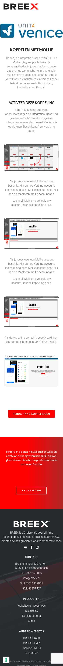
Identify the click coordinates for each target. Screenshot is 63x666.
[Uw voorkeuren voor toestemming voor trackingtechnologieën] (6, 660)
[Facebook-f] (31, 547)
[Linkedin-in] (25, 547)
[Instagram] (37, 547)
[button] (56, 6)
